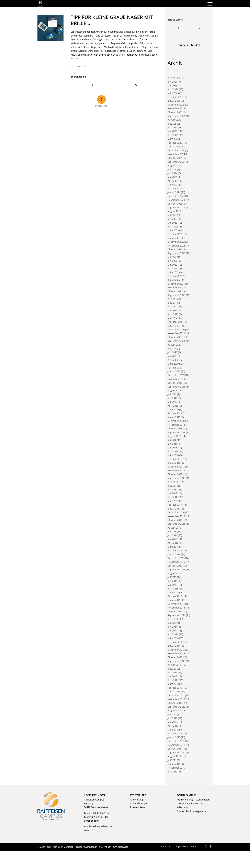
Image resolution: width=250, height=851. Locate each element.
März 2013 (173, 683)
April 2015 (173, 588)
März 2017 (173, 501)
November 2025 (176, 108)
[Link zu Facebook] (210, 846)
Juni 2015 (172, 581)
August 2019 (174, 390)
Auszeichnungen (139, 803)
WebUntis (89, 830)
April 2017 (173, 497)
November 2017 (176, 470)
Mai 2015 (172, 584)
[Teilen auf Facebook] (92, 85)
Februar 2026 (175, 97)
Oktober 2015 (175, 565)
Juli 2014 (172, 623)
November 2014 (176, 607)
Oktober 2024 (175, 157)
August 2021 (174, 299)
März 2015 (173, 592)
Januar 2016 (174, 554)
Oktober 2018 (175, 428)
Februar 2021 (175, 321)
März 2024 (173, 184)
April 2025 (173, 135)
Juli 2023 (172, 215)
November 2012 (176, 699)
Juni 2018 (172, 443)
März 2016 (173, 546)
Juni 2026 (172, 81)
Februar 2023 (175, 234)
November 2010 (176, 767)
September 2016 (176, 523)
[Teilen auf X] (136, 85)
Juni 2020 (172, 352)
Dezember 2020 (176, 329)
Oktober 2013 (175, 657)
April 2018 (173, 451)
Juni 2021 (172, 306)
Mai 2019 (172, 401)
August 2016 (174, 527)
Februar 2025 (175, 142)
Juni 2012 (172, 718)
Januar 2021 (174, 325)
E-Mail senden (91, 820)
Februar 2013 (175, 687)
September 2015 (176, 569)
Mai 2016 (172, 539)
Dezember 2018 (176, 420)
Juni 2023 (172, 219)
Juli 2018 (172, 440)
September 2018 (176, 432)
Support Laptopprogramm (191, 811)
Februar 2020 (175, 367)
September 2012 (176, 706)
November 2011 (176, 745)
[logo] (40, 3)
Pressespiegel (137, 807)
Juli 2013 (172, 668)
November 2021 (176, 287)
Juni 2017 (172, 489)
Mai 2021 (172, 310)
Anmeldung (136, 799)
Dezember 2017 (176, 466)
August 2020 (174, 344)
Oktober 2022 (175, 249)
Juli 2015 (172, 577)
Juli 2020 (172, 348)
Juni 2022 (172, 260)
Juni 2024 (172, 173)
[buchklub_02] (50, 28)
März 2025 (173, 138)
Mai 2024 (172, 177)
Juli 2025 (172, 123)
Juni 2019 (172, 398)
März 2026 (173, 93)
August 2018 (174, 436)
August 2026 (174, 78)
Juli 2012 (172, 714)
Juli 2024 (172, 169)
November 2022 (176, 245)
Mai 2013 (172, 676)
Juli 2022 (172, 257)
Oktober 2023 (175, 203)
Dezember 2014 (176, 603)
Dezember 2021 (176, 283)
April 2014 (173, 634)
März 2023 (173, 230)
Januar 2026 (174, 100)
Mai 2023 (172, 222)
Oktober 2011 (175, 748)
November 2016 (176, 516)
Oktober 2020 (175, 337)
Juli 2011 (172, 760)
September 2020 (176, 341)
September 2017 (176, 478)
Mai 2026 (172, 85)
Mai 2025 (172, 131)
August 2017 (174, 482)
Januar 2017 (174, 508)
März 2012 (173, 729)
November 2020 (176, 333)
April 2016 (173, 542)
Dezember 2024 (176, 150)
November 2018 (176, 424)
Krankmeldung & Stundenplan (193, 799)
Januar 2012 (174, 737)
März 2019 (173, 409)
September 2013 (176, 661)
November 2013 (176, 653)
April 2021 (173, 314)
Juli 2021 (172, 302)
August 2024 (174, 165)
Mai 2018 (172, 447)
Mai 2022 (172, 264)
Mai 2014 (172, 630)
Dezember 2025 (176, 104)
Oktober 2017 (175, 474)
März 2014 (173, 638)
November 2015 (176, 561)
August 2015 (174, 573)
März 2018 (173, 455)
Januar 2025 (174, 146)
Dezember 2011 (176, 741)
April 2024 (173, 180)
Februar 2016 (175, 550)
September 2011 (176, 752)
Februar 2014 (175, 642)
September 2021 (176, 295)
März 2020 (173, 363)
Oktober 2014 (175, 611)
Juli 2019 (172, 394)
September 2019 (176, 386)
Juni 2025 (172, 127)
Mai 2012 (172, 722)
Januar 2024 (174, 192)
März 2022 (173, 272)
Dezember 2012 (176, 695)
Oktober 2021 (175, 291)
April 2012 (173, 725)
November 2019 (176, 379)
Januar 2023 (174, 238)
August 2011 (174, 756)
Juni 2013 (172, 672)
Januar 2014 (174, 645)
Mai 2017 (172, 493)
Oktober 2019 (175, 382)
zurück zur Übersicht (189, 45)
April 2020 (173, 360)
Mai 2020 (172, 356)
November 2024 (176, 154)
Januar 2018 (174, 462)
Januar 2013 (174, 691)
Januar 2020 (174, 371)
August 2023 (174, 211)
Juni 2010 (172, 771)
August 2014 (174, 619)
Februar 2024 (175, 188)
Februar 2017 (175, 504)
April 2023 (173, 226)
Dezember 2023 (176, 196)
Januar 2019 (174, 417)
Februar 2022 (175, 276)
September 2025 (176, 116)
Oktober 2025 (175, 112)
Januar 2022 (174, 279)
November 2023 (176, 199)
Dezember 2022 (176, 241)
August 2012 (174, 710)
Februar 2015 (175, 596)
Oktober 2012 (175, 702)
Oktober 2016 (175, 520)
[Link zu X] (206, 846)
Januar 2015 (174, 600)
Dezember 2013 (176, 649)
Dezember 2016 (176, 512)
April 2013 (173, 680)
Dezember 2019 (176, 375)
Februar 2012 (175, 733)
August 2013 (174, 664)
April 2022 (173, 268)
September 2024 (176, 161)
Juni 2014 (172, 626)
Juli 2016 (172, 531)
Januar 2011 (174, 764)
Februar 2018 (175, 459)
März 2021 (173, 318)
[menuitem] (209, 3)
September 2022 (176, 253)
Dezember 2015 (176, 558)
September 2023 (176, 207)
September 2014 (176, 615)
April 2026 (173, 89)
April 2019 (173, 405)
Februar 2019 (175, 413)
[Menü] (209, 3)
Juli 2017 (172, 485)
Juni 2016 (172, 535)
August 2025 (174, 119)
